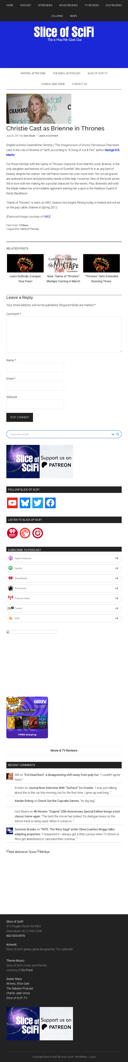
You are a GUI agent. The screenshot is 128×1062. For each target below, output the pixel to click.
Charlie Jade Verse (18, 993)
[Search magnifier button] (117, 434)
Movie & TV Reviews (64, 750)
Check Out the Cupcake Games (58, 801)
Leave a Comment (48, 135)
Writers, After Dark (17, 983)
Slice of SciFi (64, 33)
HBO (47, 216)
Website (11, 397)
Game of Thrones (29, 229)
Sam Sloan (29, 135)
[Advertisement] (67, 53)
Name (11, 360)
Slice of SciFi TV (16, 998)
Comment (13, 314)
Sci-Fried (26, 970)
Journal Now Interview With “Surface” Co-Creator (60, 788)
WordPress (81, 1056)
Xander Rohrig (24, 801)
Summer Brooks (25, 829)
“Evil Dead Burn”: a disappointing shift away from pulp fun (61, 775)
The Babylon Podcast (19, 988)
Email (10, 378)
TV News (23, 225)
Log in (92, 1056)
